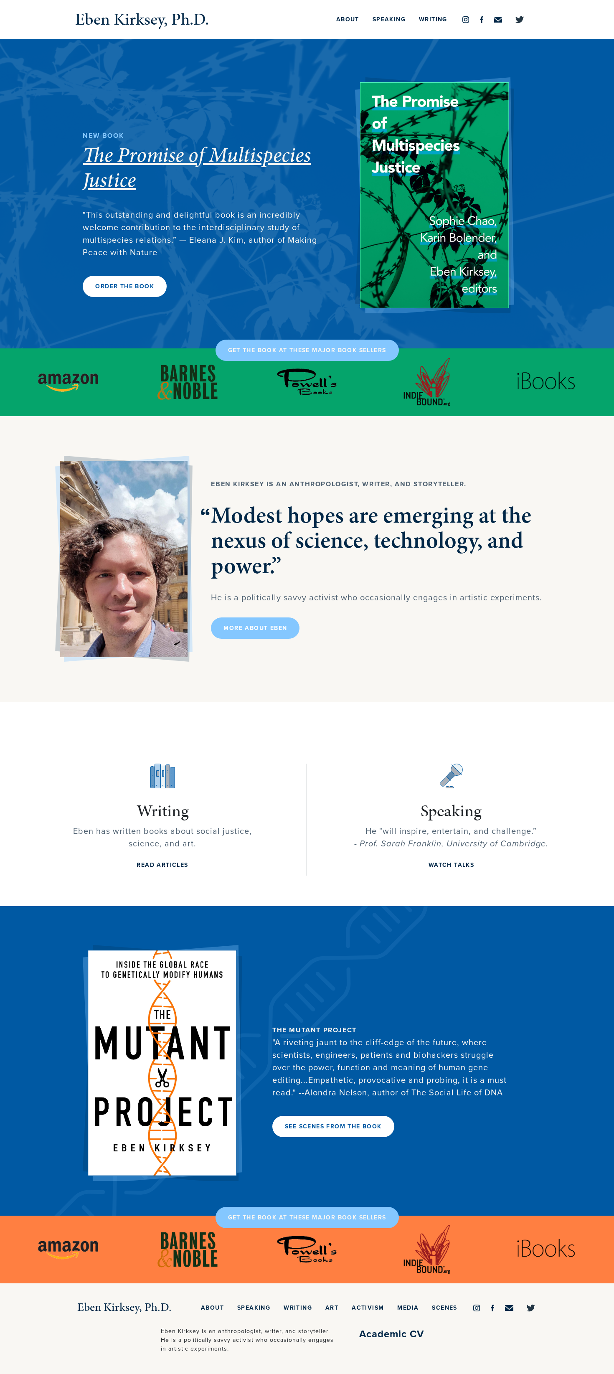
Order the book (124, 286)
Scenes (444, 1307)
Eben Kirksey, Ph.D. (142, 19)
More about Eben (255, 628)
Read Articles (162, 865)
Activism (368, 1307)
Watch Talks (451, 865)
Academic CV (391, 1334)
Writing (433, 19)
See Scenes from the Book (333, 1126)
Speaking (389, 19)
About (347, 19)
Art (331, 1307)
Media (408, 1307)
